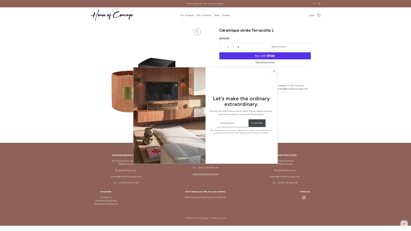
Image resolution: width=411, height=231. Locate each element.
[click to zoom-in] (197, 31)
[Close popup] (274, 71)
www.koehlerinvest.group (205, 174)
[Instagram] (304, 197)
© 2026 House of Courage (196, 218)
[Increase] (238, 47)
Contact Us (106, 197)
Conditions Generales (106, 200)
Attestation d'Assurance (106, 204)
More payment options (265, 62)
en (314, 4)
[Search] (319, 3)
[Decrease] (228, 47)
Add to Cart (279, 47)
